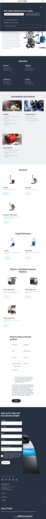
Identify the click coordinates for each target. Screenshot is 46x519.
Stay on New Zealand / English (32, 14)
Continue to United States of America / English (13, 14)
